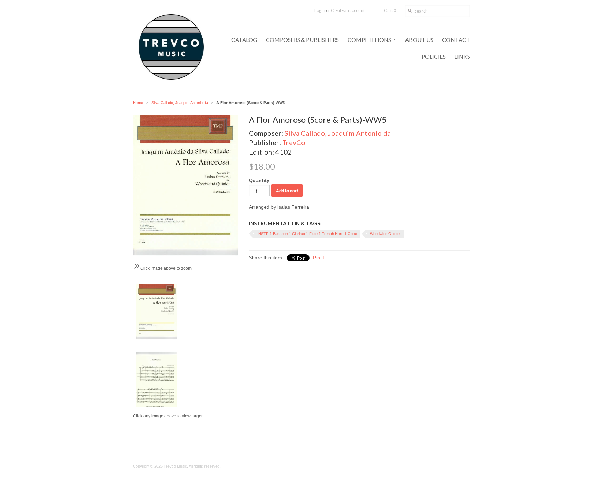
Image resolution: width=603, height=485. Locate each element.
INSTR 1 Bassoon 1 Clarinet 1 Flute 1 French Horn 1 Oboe (307, 234)
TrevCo (293, 142)
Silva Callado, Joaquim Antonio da (179, 102)
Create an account (348, 10)
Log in (319, 10)
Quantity (259, 180)
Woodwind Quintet (385, 234)
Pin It (318, 257)
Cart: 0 (390, 10)
